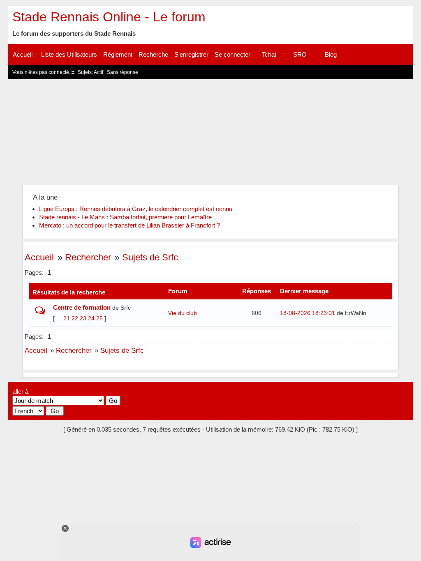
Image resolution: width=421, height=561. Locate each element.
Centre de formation (82, 307)
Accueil (22, 54)
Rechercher (88, 257)
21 (66, 318)
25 (99, 318)
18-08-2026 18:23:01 (307, 313)
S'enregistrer (191, 54)
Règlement (117, 54)
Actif (98, 72)
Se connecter (232, 54)
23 (83, 318)
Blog (331, 54)
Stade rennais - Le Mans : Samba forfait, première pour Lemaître (125, 217)
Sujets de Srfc (150, 257)
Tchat (269, 54)
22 (75, 318)
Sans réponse (122, 72)
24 (91, 318)
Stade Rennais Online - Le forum (109, 16)
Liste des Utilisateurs (69, 54)
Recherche (153, 54)
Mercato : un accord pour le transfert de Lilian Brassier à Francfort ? (129, 225)
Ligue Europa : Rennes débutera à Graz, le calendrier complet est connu (135, 208)
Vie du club (182, 313)
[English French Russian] (28, 410)
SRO (300, 54)
